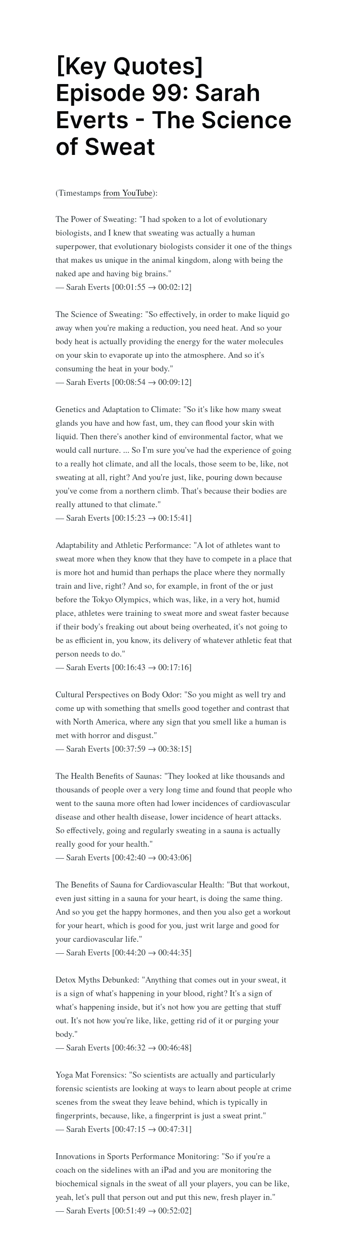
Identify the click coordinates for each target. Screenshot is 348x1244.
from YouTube (127, 192)
